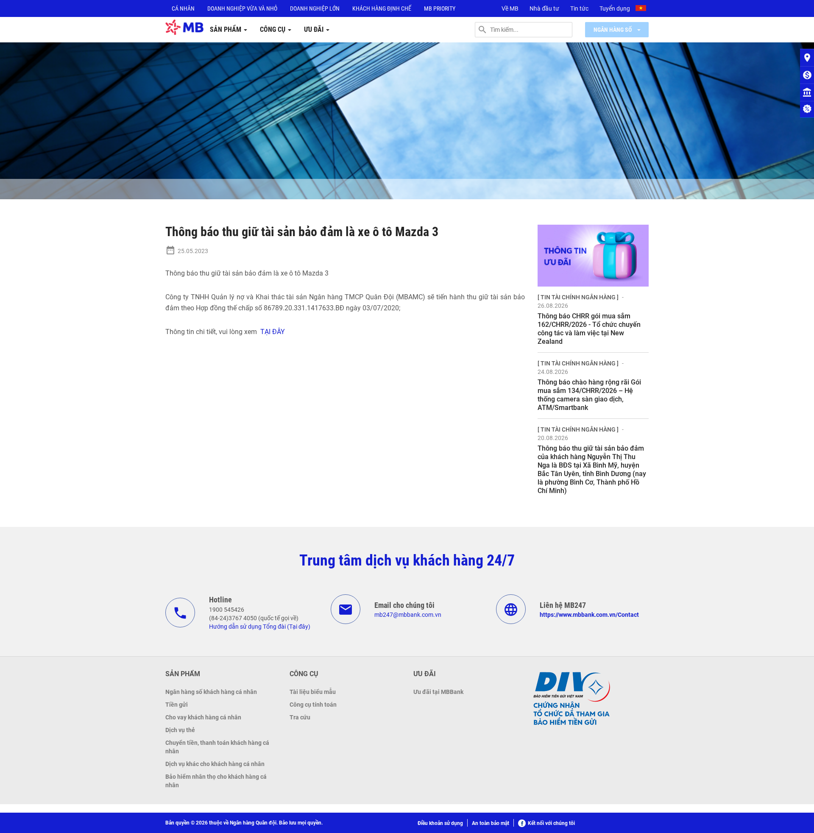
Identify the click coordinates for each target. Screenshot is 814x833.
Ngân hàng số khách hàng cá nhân (211, 691)
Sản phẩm (226, 29)
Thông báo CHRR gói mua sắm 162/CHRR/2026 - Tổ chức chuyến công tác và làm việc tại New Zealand (589, 328)
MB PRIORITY (439, 8)
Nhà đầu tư (544, 8)
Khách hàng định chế (381, 8)
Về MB (510, 8)
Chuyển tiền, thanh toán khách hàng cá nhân (217, 747)
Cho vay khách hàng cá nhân (203, 717)
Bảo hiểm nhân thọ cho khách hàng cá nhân (216, 780)
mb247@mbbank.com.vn (407, 614)
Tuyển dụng (614, 8)
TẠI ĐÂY (272, 332)
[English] (642, 9)
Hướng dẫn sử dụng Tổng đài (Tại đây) (259, 626)
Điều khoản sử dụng (440, 823)
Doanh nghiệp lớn (315, 8)
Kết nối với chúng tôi (551, 823)
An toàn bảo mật (490, 823)
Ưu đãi (314, 29)
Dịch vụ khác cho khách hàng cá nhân (215, 764)
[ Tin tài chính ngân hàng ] (578, 297)
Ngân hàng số (613, 29)
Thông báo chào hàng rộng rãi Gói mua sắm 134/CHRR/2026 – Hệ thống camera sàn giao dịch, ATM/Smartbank (589, 395)
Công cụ (273, 29)
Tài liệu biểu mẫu (313, 691)
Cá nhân (183, 8)
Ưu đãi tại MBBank (438, 691)
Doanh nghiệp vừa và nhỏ (242, 8)
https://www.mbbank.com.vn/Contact (589, 614)
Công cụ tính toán (313, 704)
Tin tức (579, 8)
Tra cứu (300, 717)
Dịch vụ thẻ (180, 730)
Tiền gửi (176, 704)
